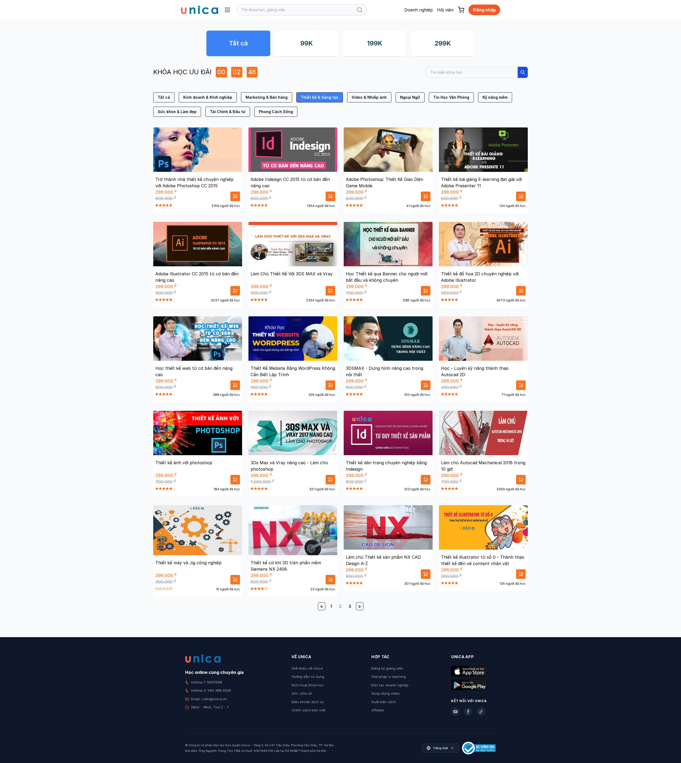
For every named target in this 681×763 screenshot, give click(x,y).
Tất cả (238, 43)
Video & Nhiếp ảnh (369, 97)
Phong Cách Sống (276, 111)
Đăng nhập (484, 10)
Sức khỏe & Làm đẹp (177, 111)
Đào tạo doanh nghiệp (390, 685)
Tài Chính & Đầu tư (228, 111)
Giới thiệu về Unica (307, 668)
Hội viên (445, 10)
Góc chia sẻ (302, 693)
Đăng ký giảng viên (387, 668)
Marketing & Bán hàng (267, 97)
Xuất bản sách (383, 702)
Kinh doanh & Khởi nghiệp (207, 97)
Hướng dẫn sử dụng (308, 676)
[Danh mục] (227, 10)
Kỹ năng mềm (495, 97)
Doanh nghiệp (418, 10)
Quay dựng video (385, 693)
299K (442, 43)
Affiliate (377, 710)
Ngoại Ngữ (410, 97)
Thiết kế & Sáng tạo (319, 97)
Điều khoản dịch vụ (308, 702)
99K (306, 43)
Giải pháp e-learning (388, 676)
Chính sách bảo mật (308, 710)
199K (374, 43)
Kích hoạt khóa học (308, 685)
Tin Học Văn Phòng (451, 97)
